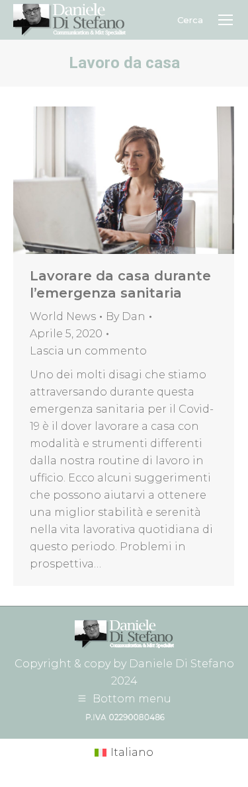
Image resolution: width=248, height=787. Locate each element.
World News (63, 316)
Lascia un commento (88, 351)
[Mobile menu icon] (225, 20)
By (125, 316)
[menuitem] (124, 753)
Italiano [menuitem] (131, 752)
